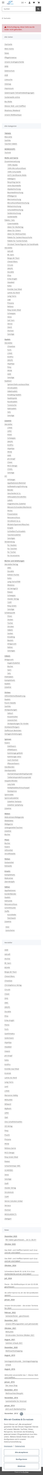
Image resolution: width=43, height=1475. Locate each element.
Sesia (9, 317)
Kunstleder (11, 914)
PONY (9, 434)
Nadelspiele (12, 398)
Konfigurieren (21, 1459)
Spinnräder (9, 794)
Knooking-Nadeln (14, 395)
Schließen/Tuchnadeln (16, 531)
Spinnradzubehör (12, 798)
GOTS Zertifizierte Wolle (16, 175)
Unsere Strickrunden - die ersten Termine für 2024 (21, 1306)
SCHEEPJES (9, 1170)
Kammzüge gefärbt (15, 753)
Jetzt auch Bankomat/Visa (15, 1409)
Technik (8, 152)
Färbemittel (9, 862)
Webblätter (9, 820)
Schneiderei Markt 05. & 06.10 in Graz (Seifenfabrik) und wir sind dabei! (20, 1272)
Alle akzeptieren (21, 1452)
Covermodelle (12, 223)
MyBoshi (8, 1108)
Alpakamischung (14, 189)
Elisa (9, 275)
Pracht (7, 1135)
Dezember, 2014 (11, 1390)
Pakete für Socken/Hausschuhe (19, 237)
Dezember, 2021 (11, 1320)
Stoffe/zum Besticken (13, 730)
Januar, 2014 (10, 1405)
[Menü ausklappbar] (3, 1)
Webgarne (9, 824)
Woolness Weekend (12, 110)
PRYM (9, 370)
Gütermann (9, 1038)
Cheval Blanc (12, 261)
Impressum (8, 1446)
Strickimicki (9, 1192)
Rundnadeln (12, 401)
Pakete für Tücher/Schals (17, 241)
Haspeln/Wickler (11, 781)
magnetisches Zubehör (16, 504)
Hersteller (8, 248)
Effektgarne (12, 196)
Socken (10, 633)
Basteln (10, 640)
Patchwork (11, 918)
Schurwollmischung (15, 210)
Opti (6, 1117)
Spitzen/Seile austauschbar (18, 384)
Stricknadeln (12, 388)
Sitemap (8, 84)
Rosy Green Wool (14, 310)
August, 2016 (10, 1369)
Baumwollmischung (15, 192)
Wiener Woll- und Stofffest (15, 106)
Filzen (9, 616)
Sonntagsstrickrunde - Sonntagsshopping (21, 1361)
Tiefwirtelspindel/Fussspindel (19, 777)
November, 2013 (11, 1413)
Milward (8, 1104)
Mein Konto (9, 49)
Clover (9, 462)
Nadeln (7, 683)
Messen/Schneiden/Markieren (19, 507)
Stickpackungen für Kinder (18, 723)
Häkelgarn (11, 178)
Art (6, 476)
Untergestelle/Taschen (14, 827)
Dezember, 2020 (11, 1347)
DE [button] (22, 2)
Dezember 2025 (11, 1236)
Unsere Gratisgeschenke (14, 62)
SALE (7, 927)
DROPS (10, 268)
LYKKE (9, 353)
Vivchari (10, 330)
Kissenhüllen (12, 716)
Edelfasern (11, 746)
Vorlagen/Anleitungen (13, 734)
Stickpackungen (11, 710)
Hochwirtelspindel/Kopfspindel (19, 774)
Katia (9, 286)
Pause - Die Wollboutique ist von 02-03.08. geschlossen (21, 1285)
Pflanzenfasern (13, 763)
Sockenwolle (12, 216)
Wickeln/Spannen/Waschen (18, 524)
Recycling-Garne (13, 182)
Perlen (10, 510)
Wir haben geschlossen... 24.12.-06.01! (20, 1240)
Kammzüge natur (14, 756)
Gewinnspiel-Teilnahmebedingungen (19, 93)
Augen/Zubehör (13, 663)
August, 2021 (10, 1339)
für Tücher (11, 552)
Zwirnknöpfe (10, 881)
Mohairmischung (14, 206)
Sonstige (10, 334)
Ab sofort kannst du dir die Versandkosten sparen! (21, 1294)
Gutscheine (10, 930)
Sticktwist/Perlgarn (12, 727)
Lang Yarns (11, 296)
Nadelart (8, 381)
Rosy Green (11, 606)
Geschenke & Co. (14, 493)
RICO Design (12, 466)
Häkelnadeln (12, 391)
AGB (6, 75)
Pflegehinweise (10, 57)
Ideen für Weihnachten (16, 234)
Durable (10, 272)
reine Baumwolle (14, 185)
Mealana (10, 585)
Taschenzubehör (14, 535)
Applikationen (10, 890)
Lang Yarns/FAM (13, 581)
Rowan (10, 592)
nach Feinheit (12, 760)
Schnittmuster (10, 908)
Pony (9, 367)
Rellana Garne (10, 1148)
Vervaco (8, 1205)
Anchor (7, 958)
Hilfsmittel (9, 850)
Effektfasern (12, 749)
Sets (9, 412)
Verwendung (10, 541)
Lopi (9, 299)
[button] (29, 2)
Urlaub (8, 1365)
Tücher (10, 623)
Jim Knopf (11, 459)
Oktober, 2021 (10, 1328)
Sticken (10, 619)
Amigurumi (11, 644)
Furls (9, 350)
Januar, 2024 (10, 1299)
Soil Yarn (10, 320)
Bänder (10, 490)
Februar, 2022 (10, 1312)
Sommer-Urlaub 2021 (14, 1343)
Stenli (9, 327)
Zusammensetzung (12, 161)
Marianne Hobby (11, 1095)
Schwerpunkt (10, 612)
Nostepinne (12, 791)
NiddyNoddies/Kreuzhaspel (18, 787)
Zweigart (8, 1218)
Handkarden (9, 767)
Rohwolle (8, 866)
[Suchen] (38, 8)
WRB (6, 66)
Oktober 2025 (10, 1244)
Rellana (10, 306)
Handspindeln (10, 770)
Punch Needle (10, 703)
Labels (10, 500)
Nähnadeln (11, 408)
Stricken (10, 626)
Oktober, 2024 (10, 1265)
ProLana (10, 303)
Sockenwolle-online (12, 97)
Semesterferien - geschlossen (17, 1316)
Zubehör (8, 687)
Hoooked (10, 282)
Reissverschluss (13, 517)
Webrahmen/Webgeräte (14, 817)
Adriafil (10, 251)
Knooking (11, 637)
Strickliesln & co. (14, 521)
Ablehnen (21, 1466)
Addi (9, 374)
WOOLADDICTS (10, 1214)
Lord (6, 1086)
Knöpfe (10, 528)
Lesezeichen (12, 720)
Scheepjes (11, 313)
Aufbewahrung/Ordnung (17, 486)
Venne (9, 324)
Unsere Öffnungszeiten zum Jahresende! (21, 1324)
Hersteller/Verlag (11, 564)
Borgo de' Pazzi (13, 258)
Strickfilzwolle (10, 853)
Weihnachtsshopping (13, 1351)
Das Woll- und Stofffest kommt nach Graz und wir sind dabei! (21, 1251)
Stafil (6, 1183)
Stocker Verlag (13, 599)
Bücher (10, 666)
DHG (6, 998)
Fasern (7, 743)
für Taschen (12, 548)
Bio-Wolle (8, 101)
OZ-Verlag (8, 1126)
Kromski (8, 1073)
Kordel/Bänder (10, 894)
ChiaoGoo (11, 346)
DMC (9, 568)
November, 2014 (11, 1398)
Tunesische (11, 405)
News (7, 53)
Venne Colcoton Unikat (14, 1201)
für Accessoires (13, 555)
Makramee (9, 878)
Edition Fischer (13, 574)
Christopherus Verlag (13, 985)
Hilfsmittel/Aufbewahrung (15, 696)
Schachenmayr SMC (12, 1166)
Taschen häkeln (11, 144)
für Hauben (12, 545)
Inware (7, 1051)
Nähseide (8, 901)
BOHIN (7, 967)
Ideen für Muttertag (15, 227)
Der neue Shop (11, 1385)
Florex (7, 1025)
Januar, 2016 (10, 1382)
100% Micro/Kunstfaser (16, 168)
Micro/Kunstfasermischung (18, 203)
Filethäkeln (9, 677)
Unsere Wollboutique (13, 115)
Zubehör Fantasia (14, 801)
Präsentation (12, 514)
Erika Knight (12, 279)
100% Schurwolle (14, 172)
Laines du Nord (13, 292)
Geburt (10, 713)
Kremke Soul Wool (14, 289)
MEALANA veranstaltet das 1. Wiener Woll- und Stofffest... (21, 1376)
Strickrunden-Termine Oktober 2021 (19, 1335)
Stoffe (7, 911)
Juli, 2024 (8, 1278)
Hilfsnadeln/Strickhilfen (16, 497)
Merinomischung (14, 199)
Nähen (10, 647)
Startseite (8, 44)
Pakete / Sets (10, 220)
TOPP (9, 602)
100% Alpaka (12, 165)
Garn (9, 670)
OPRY (9, 431)
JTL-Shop (25, 1472)
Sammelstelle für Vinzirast (16, 1401)
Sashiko (8, 140)
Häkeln (10, 630)
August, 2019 (10, 1355)
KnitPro (10, 357)
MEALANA (8, 1100)
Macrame (8, 137)
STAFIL (10, 469)
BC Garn (10, 254)
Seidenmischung (14, 213)
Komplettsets (10, 680)
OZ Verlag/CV (12, 588)
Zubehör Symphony (15, 805)
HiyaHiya (10, 363)
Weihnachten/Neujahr (14, 1393)
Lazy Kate (11, 784)
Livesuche (8, 79)
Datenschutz (20, 1446)
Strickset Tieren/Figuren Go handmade (22, 244)
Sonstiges (11, 538)
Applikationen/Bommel (16, 483)
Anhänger (11, 479)
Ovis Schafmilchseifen (13, 1122)
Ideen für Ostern (14, 230)
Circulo (10, 265)
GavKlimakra (10, 1033)
